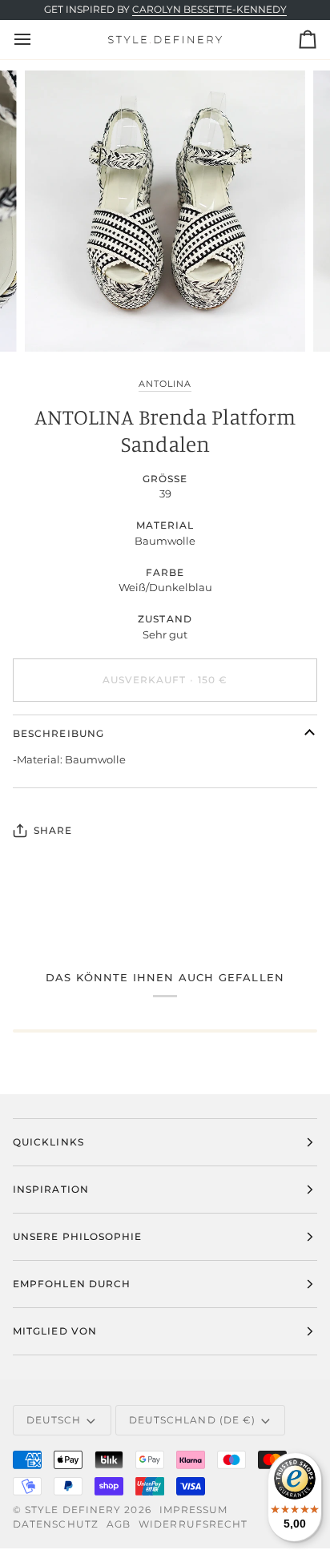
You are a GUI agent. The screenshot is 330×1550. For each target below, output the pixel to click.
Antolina (165, 383)
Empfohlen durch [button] (72, 1284)
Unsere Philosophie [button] (77, 1236)
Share (53, 830)
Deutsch (54, 1420)
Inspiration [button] (51, 1189)
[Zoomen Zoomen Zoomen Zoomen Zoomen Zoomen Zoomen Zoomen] (165, 210)
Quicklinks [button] (48, 1142)
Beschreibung (58, 733)
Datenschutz (56, 1524)
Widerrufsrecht (193, 1524)
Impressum (193, 1510)
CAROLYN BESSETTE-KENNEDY (209, 9)
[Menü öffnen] (37, 39)
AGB (119, 1524)
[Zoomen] (55, 322)
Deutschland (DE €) (192, 1420)
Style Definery (73, 1510)
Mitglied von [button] (55, 1331)
